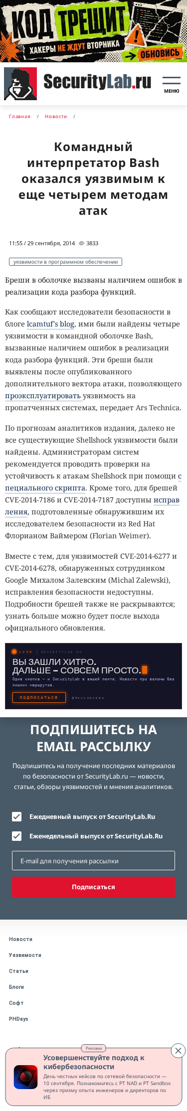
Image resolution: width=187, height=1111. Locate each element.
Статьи (18, 971)
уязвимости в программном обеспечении (65, 261)
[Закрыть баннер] (178, 1050)
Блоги (16, 987)
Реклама (94, 1048)
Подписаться (93, 886)
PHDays (18, 1019)
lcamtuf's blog (50, 323)
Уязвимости (25, 955)
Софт (16, 1003)
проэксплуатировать (44, 395)
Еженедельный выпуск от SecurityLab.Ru (96, 835)
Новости (20, 939)
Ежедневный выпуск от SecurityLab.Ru (92, 816)
